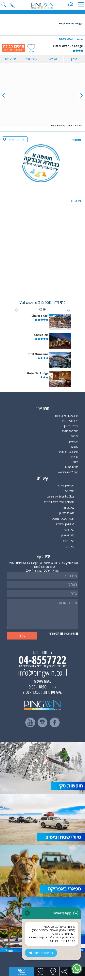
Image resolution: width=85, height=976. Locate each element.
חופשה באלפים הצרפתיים (63, 518)
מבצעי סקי (69, 491)
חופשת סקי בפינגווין (65, 485)
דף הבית (74, 436)
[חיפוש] (4, 5)
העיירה (53, 59)
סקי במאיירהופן (67, 535)
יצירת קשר (21, 974)
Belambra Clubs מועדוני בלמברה (59, 496)
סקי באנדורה (68, 507)
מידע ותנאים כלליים (70, 421)
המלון (74, 59)
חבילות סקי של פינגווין (64, 524)
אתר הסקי (31, 59)
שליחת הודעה (43, 953)
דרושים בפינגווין (71, 426)
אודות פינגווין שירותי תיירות (66, 415)
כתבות (75, 462)
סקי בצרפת (69, 546)
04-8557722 (42, 659)
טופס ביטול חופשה (70, 431)
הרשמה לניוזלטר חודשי (68, 452)
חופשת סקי (73, 441)
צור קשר (74, 457)
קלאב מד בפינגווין (66, 513)
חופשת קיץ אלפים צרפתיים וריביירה (59, 502)
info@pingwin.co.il (42, 672)
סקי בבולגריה (68, 541)
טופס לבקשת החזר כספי (68, 472)
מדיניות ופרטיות (71, 467)
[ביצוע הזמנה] (14, 48)
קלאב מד (74, 446)
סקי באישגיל (68, 530)
